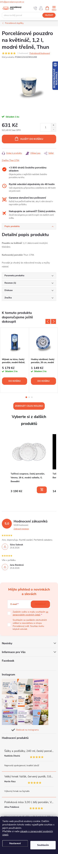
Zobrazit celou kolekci (29, 405)
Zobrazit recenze (21, 529)
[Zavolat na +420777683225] (35, 8)
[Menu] (54, 8)
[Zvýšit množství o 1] (53, 125)
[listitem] (29, 464)
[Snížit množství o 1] (53, 129)
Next (53, 321)
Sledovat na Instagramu (27, 729)
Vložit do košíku (31, 139)
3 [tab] (32, 397)
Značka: (10, 160)
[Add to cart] (42, 489)
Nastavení (15, 843)
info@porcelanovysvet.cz (12, 1)
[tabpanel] (14, 360)
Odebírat (40, 604)
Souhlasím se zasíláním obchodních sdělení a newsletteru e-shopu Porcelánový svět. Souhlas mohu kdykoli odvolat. (30, 625)
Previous (47, 321)
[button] (5, 464)
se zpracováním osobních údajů (30, 613)
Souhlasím (43, 845)
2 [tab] (29, 397)
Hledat (49, 15)
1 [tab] (26, 397)
